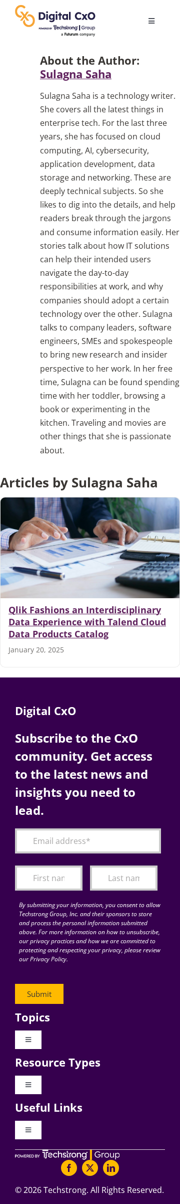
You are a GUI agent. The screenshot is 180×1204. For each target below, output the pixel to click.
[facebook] (69, 1168)
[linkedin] (111, 1168)
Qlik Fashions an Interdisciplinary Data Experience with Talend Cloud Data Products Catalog (87, 622)
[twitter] (90, 1168)
